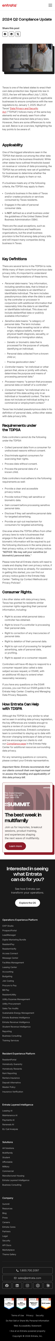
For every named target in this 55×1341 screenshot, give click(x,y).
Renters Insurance (11, 1078)
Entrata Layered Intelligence (15, 1180)
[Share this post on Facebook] (5, 34)
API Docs (6, 1245)
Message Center (10, 958)
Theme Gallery (9, 1254)
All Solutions (8, 1148)
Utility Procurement (11, 1003)
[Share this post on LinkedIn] (11, 34)
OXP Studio (7, 926)
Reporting (7, 1031)
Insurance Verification (12, 1091)
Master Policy (8, 1087)
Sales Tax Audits (10, 1008)
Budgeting (7, 976)
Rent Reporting (9, 1073)
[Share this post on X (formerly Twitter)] (18, 34)
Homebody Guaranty (12, 1064)
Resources (7, 1208)
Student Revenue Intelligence (16, 1026)
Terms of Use (17, 1315)
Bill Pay (5, 990)
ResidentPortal (9, 1059)
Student (6, 1157)
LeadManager (9, 935)
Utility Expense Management (16, 999)
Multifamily (7, 1153)
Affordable (7, 1162)
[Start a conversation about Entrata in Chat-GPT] (37, 1285)
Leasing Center (9, 967)
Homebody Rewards (12, 1068)
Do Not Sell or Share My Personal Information (27, 1320)
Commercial (8, 1171)
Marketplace (8, 1250)
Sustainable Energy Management (18, 1013)
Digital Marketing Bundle (14, 939)
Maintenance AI (9, 1115)
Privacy (29, 1315)
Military (5, 1166)
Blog (4, 1213)
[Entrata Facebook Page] (6, 1285)
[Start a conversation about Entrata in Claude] (48, 1285)
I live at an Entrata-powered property (27, 1331)
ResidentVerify (9, 948)
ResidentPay (8, 944)
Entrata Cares (8, 1227)
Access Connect (10, 953)
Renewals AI (8, 1124)
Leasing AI (7, 1110)
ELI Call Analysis (10, 1129)
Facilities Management (13, 962)
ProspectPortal (9, 930)
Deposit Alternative (11, 1082)
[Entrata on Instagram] (27, 1285)
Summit (6, 1204)
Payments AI (8, 1120)
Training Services (10, 1040)
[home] (9, 5)
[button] (50, 5)
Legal (5, 1236)
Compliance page (16, 743)
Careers (6, 1222)
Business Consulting (11, 1036)
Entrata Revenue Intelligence (16, 1022)
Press (5, 1217)
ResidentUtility (9, 994)
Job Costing (8, 981)
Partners (6, 1231)
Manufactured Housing (13, 1175)
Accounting (7, 971)
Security (6, 1240)
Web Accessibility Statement (27, 1325)
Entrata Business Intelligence (16, 1017)
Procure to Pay (9, 985)
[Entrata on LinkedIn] (17, 1285)
